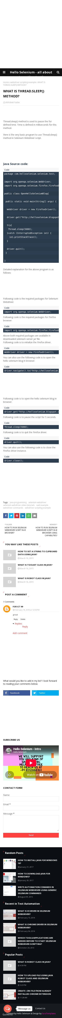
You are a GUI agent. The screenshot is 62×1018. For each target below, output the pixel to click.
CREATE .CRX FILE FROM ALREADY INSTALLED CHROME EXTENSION (34, 992)
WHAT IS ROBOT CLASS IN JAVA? (34, 578)
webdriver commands (13, 507)
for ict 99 (18, 606)
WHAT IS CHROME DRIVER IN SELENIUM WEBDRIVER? (37, 926)
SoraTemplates (49, 1013)
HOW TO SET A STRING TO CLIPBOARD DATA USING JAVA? (37, 553)
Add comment (20, 633)
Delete (23, 619)
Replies (18, 623)
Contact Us (40, 1008)
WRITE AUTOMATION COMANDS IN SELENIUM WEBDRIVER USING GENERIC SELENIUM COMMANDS (37, 890)
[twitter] (45, 693)
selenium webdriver (37, 502)
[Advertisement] (31, 34)
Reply (16, 619)
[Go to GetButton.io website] (8, 1015)
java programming (18, 502)
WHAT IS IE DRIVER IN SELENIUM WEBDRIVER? (34, 913)
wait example (42, 505)
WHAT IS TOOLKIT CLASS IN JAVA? (35, 564)
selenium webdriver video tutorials (18, 505)
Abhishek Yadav (12, 102)
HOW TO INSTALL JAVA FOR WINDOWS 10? (37, 862)
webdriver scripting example (23, 82)
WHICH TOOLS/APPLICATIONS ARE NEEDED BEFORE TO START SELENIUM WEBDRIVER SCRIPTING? (37, 940)
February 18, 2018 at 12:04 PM (27, 610)
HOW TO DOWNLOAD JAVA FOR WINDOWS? (34, 875)
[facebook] (16, 693)
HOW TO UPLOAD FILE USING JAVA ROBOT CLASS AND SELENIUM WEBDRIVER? (35, 978)
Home (6, 82)
